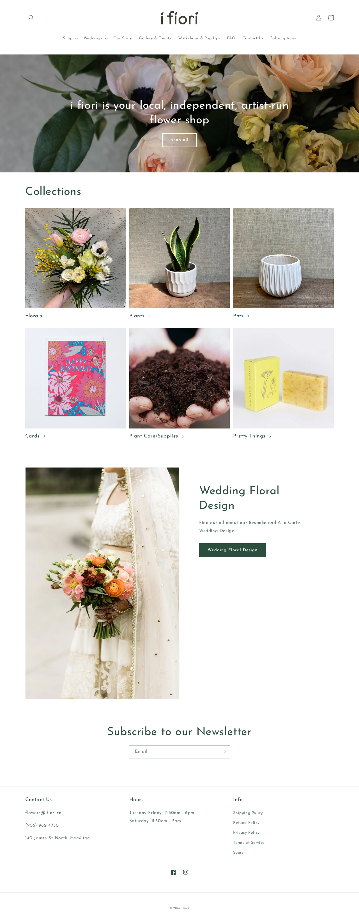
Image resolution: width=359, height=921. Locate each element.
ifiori (185, 908)
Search (239, 853)
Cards (32, 436)
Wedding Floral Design (232, 550)
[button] (31, 18)
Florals (33, 316)
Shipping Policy (248, 813)
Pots (238, 316)
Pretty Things (249, 436)
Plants (136, 316)
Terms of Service (248, 843)
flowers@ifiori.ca (43, 813)
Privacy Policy (246, 833)
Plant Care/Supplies (153, 436)
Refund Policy (246, 823)
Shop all (179, 140)
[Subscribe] (223, 751)
